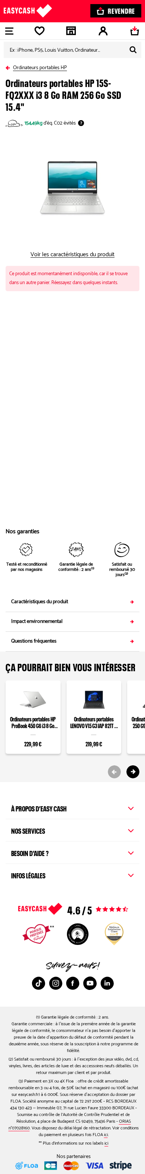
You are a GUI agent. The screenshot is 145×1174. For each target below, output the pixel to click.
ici (106, 1134)
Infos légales (28, 874)
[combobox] (72, 50)
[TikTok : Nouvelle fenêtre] (38, 983)
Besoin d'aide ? (30, 852)
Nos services (28, 830)
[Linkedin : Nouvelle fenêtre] (107, 983)
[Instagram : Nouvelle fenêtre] (55, 983)
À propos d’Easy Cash (39, 807)
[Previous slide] (114, 771)
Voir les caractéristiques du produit (72, 254)
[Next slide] (132, 771)
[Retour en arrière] (9, 66)
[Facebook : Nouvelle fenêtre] (73, 983)
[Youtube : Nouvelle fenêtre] (90, 983)
